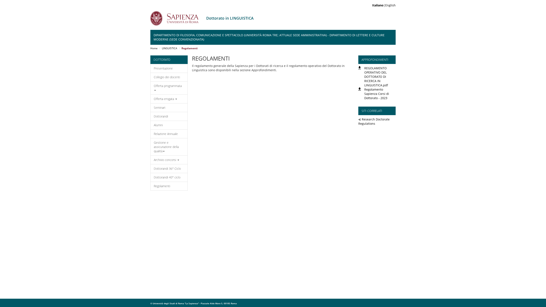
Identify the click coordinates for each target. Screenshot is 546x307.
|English (384, 5)
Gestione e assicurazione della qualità (166, 146)
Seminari (159, 108)
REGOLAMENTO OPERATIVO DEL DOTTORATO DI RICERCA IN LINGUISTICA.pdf (376, 76)
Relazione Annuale (166, 134)
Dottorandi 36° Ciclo (167, 169)
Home (154, 48)
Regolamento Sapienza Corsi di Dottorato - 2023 (376, 93)
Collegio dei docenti (167, 77)
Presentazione (163, 68)
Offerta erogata (164, 99)
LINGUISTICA (169, 48)
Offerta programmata (168, 86)
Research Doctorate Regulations (374, 121)
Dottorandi (161, 116)
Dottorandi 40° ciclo (167, 177)
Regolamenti (162, 186)
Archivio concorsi (165, 160)
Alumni (158, 125)
